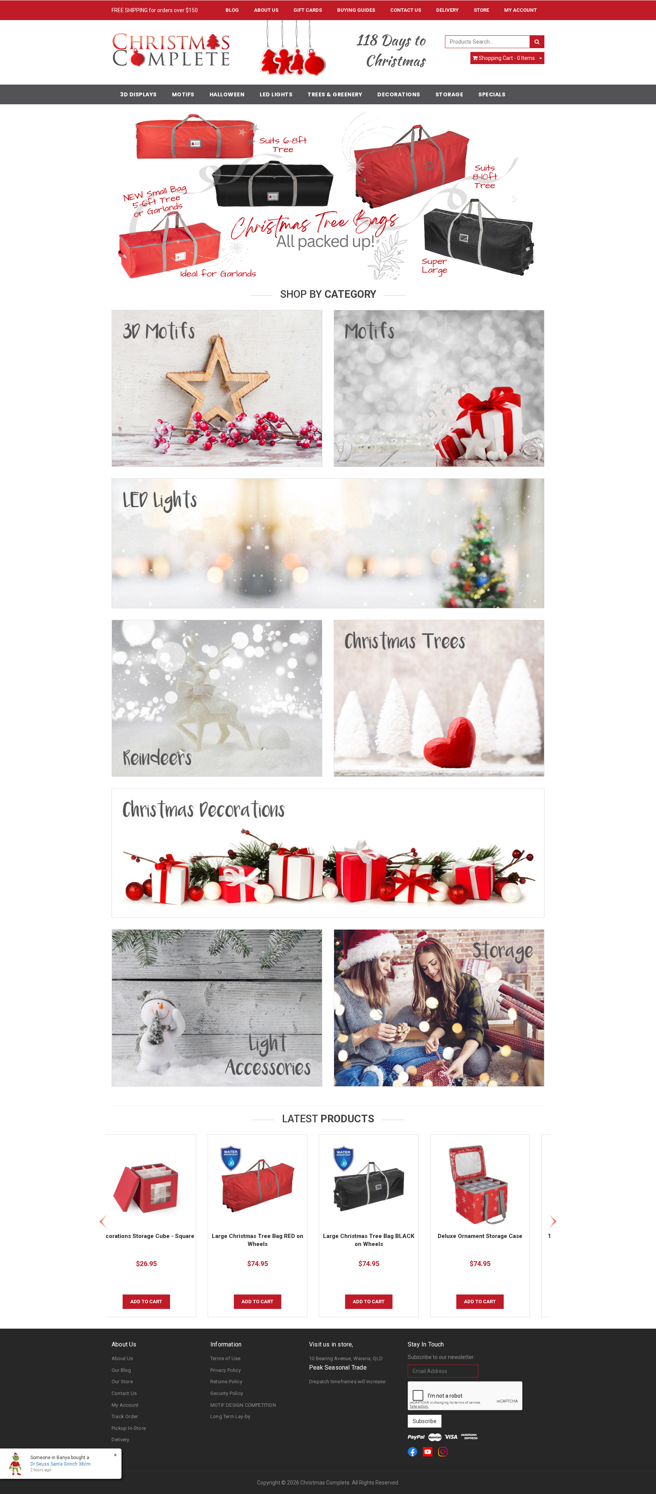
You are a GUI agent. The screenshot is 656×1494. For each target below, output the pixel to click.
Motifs (183, 94)
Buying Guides (356, 10)
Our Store (122, 1381)
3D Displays (138, 94)
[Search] (537, 41)
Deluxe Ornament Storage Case (384, 1236)
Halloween (227, 94)
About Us (266, 10)
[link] (412, 1451)
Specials (491, 94)
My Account (125, 1405)
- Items (507, 58)
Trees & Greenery (335, 94)
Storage (449, 94)
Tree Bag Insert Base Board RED (495, 1236)
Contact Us (405, 10)
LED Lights (276, 94)
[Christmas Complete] (171, 47)
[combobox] (487, 41)
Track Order (125, 1416)
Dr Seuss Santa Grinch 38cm (60, 1464)
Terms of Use (225, 1358)
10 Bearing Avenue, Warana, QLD (346, 1358)
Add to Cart (162, 1301)
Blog (232, 10)
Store (481, 10)
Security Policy (226, 1393)
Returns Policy (226, 1381)
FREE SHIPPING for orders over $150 (155, 10)
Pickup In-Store (129, 1428)
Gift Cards (307, 10)
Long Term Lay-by (230, 1416)
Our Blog (121, 1370)
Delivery (447, 10)
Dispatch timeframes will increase (347, 1381)
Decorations (398, 94)
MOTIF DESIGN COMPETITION (243, 1405)
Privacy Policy (225, 1370)
